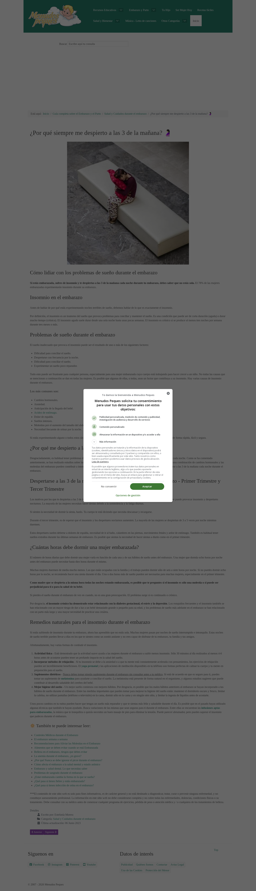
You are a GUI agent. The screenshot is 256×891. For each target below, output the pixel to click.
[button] (128, 441)
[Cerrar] (168, 393)
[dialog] (128, 445)
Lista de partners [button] (100, 461)
